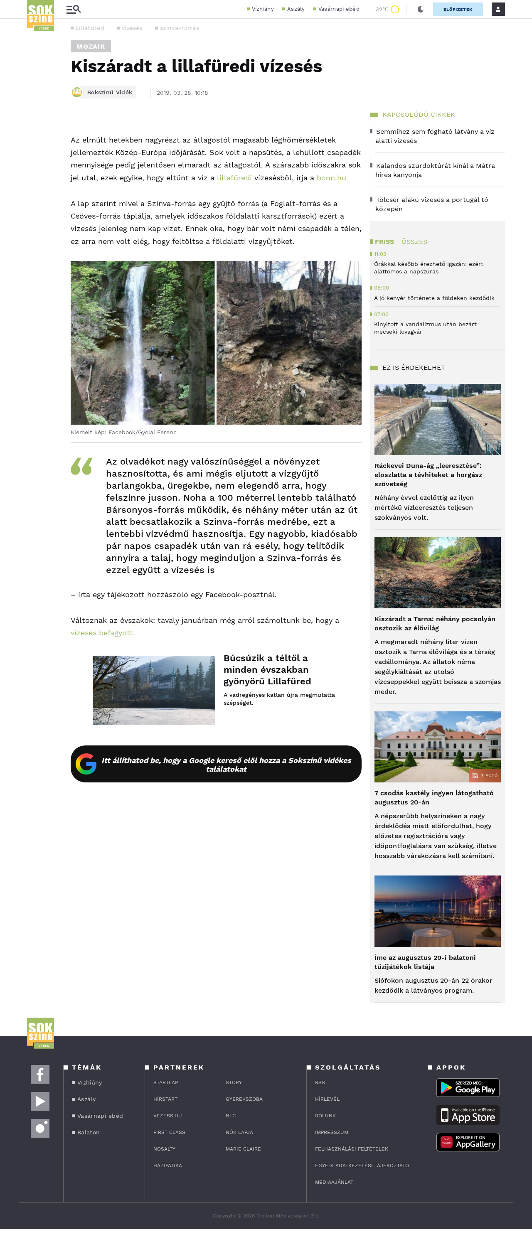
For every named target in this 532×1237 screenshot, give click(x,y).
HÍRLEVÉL (327, 1099)
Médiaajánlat (334, 1182)
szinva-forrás (179, 28)
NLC (231, 1116)
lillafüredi (234, 177)
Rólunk (325, 1116)
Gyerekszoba (244, 1099)
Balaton (88, 1132)
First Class (169, 1132)
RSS (320, 1082)
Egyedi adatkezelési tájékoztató (362, 1165)
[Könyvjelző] (36, 181)
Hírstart (165, 1099)
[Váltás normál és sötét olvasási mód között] (421, 9)
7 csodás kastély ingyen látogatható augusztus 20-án (434, 797)
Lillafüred (90, 28)
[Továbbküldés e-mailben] (36, 157)
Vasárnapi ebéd (339, 9)
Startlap (165, 1082)
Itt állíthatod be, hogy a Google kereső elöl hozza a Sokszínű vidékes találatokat (226, 764)
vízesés (132, 28)
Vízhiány (263, 9)
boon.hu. (332, 177)
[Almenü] (73, 9)
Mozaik (90, 46)
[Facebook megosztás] (36, 134)
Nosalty (164, 1149)
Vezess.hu (167, 1116)
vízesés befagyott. (103, 632)
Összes (414, 242)
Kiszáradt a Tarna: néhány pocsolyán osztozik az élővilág (434, 623)
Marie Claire (243, 1149)
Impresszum (331, 1132)
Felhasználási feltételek (351, 1149)
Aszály (296, 9)
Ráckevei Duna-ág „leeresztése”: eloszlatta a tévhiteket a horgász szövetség (428, 475)
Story (234, 1082)
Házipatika (167, 1165)
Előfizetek (458, 9)
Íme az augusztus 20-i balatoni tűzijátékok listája (425, 962)
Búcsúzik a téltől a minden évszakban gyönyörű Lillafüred (267, 669)
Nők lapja (239, 1132)
